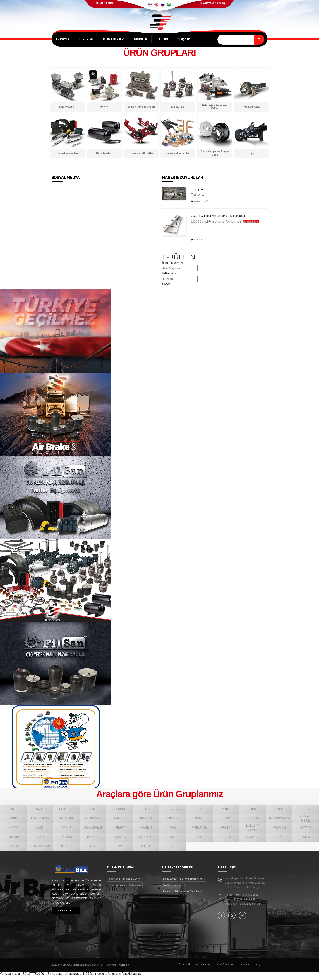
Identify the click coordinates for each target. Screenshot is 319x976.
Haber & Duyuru (224, 964)
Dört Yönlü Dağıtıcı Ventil (192, 878)
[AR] (169, 4)
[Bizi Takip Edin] (221, 915)
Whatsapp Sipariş (214, 3)
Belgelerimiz (135, 885)
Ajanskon (124, 964)
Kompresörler (170, 878)
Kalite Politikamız (116, 885)
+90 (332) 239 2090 (243, 899)
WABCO (167, 885)
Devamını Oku (65, 910)
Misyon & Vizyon (131, 878)
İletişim (162, 39)
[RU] (162, 4)
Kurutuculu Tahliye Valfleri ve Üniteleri (182, 891)
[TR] (156, 4)
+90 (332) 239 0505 (247, 894)
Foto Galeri (243, 964)
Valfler (178, 885)
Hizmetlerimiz (202, 964)
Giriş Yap (184, 39)
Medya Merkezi (113, 39)
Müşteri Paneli (105, 3)
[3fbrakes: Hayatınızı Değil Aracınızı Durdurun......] (76, 868)
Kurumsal (86, 39)
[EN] (150, 4)
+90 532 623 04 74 (249, 903)
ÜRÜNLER (140, 39)
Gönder (166, 284)
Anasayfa (62, 39)
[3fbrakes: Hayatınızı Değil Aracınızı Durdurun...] (159, 27)
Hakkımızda (114, 878)
